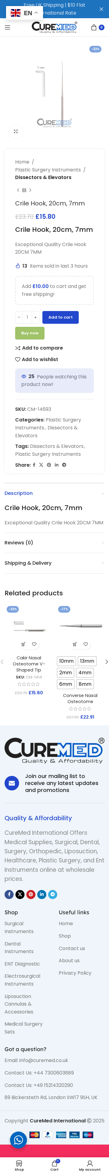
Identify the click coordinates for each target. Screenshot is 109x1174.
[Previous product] (18, 191)
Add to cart (60, 317)
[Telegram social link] (64, 465)
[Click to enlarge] (16, 131)
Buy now (29, 333)
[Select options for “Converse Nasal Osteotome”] (75, 644)
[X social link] (41, 465)
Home (22, 161)
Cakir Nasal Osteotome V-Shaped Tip (29, 664)
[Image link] (54, 749)
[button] (23, 644)
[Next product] (30, 191)
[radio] (66, 661)
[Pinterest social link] (49, 465)
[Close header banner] (101, 9)
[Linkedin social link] (56, 465)
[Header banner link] (45, 9)
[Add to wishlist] (34, 644)
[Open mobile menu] (8, 27)
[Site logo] (54, 26)
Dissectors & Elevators (43, 177)
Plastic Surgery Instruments (48, 169)
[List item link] (27, 927)
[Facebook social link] (34, 465)
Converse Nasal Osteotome (80, 698)
